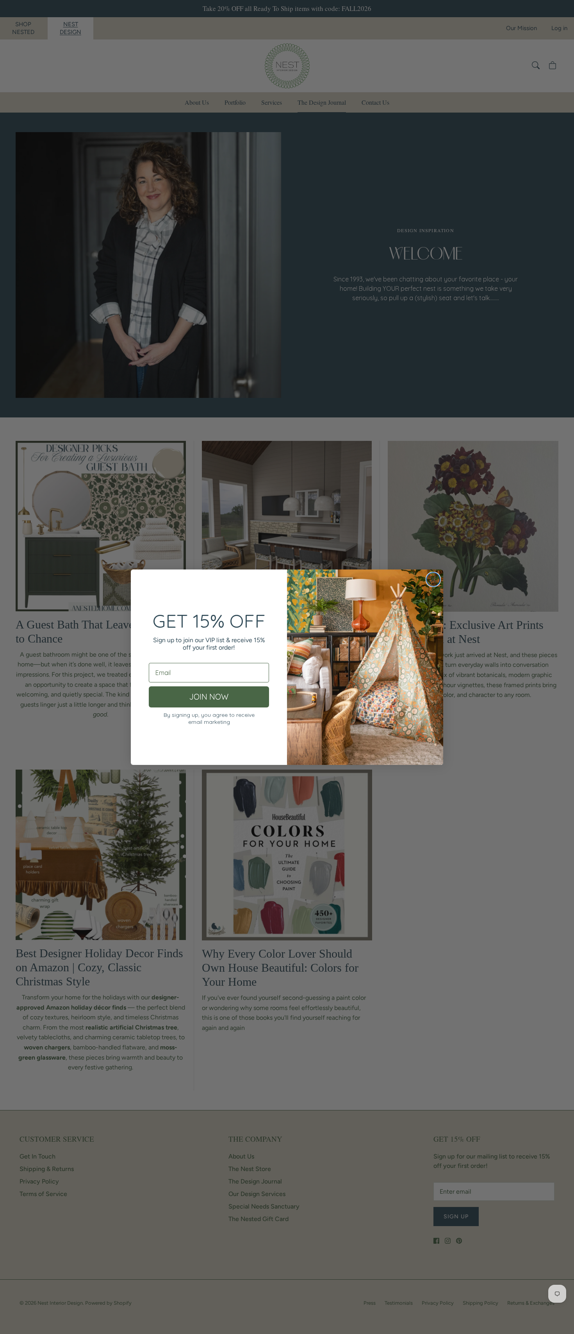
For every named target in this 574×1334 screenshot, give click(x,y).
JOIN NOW (208, 697)
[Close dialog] (433, 579)
